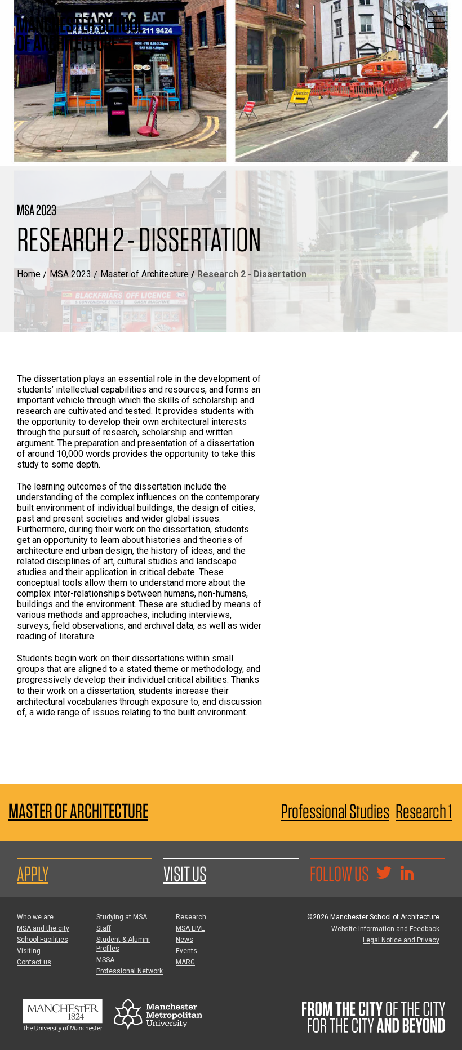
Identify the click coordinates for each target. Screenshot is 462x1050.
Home (29, 274)
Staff (103, 928)
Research (191, 917)
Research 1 (424, 811)
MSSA (105, 960)
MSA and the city (43, 928)
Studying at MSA (121, 917)
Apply (32, 873)
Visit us (184, 873)
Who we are (35, 917)
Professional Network (129, 971)
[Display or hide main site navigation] (436, 22)
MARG (185, 962)
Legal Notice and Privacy (401, 940)
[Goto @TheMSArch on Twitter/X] (383, 874)
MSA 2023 (70, 274)
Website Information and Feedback (385, 929)
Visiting (29, 951)
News (184, 940)
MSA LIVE (190, 928)
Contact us (34, 962)
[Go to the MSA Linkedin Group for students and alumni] (406, 874)
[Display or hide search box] (402, 22)
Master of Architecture (144, 274)
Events (186, 951)
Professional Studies (335, 811)
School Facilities (42, 940)
